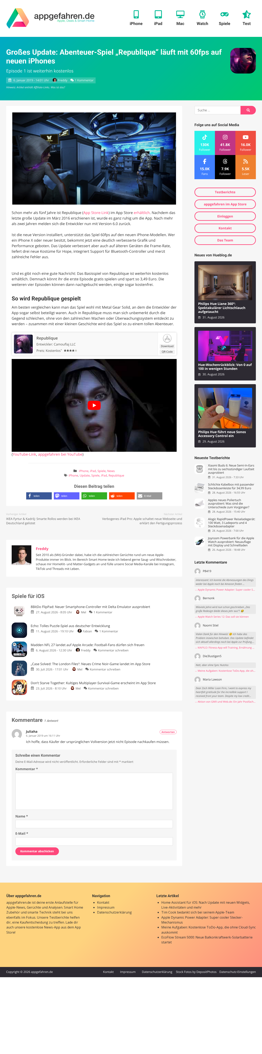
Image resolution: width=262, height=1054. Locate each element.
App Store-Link (95, 212)
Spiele (101, 471)
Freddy (62, 80)
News (111, 471)
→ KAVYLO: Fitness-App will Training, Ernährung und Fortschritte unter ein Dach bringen (225, 647)
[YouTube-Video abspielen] (94, 405)
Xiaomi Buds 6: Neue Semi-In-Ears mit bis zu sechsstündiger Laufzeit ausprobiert (231, 469)
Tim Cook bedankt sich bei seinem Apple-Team (197, 912)
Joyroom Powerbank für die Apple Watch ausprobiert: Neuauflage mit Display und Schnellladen (231, 542)
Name (21, 816)
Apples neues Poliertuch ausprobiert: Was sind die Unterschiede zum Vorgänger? (228, 503)
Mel (83, 612)
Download (167, 346)
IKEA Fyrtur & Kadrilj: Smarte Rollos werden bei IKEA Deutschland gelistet (43, 521)
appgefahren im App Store (225, 204)
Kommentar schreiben (113, 650)
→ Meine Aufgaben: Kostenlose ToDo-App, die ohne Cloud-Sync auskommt (225, 670)
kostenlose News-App (43, 927)
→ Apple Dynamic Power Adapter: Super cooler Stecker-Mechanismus (225, 589)
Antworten (168, 732)
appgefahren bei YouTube (60, 454)
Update (85, 476)
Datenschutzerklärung (114, 912)
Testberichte (225, 192)
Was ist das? (58, 87)
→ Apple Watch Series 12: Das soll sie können (221, 616)
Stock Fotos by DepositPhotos (196, 972)
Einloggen (225, 216)
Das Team (225, 240)
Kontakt (225, 228)
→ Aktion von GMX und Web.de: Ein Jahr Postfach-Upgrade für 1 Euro (225, 701)
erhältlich (142, 212)
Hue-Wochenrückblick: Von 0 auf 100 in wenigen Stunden (225, 367)
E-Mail (21, 833)
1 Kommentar (84, 80)
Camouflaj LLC (65, 344)
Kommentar (26, 769)
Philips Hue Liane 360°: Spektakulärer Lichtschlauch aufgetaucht (221, 308)
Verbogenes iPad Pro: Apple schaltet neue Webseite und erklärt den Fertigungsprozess (142, 521)
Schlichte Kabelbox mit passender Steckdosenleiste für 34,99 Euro (231, 486)
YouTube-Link (24, 454)
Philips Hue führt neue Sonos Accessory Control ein (222, 434)
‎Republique (47, 338)
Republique (116, 476)
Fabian (87, 631)
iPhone (83, 471)
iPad (93, 471)
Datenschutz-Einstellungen (237, 972)
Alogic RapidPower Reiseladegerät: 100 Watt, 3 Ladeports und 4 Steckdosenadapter (231, 522)
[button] (39, 495)
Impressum (105, 907)
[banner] (50, 18)
